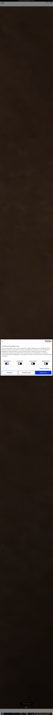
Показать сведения (44, 368)
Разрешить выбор (26, 372)
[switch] (20, 364)
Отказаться (9, 372)
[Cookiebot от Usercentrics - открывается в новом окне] (46, 341)
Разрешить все (43, 372)
